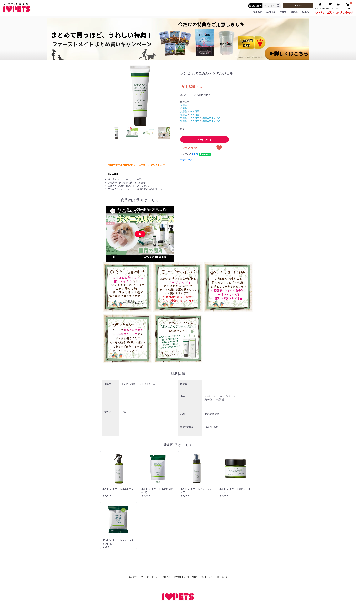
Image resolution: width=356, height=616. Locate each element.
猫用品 (305, 12)
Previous (116, 135)
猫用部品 (270, 12)
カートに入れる (204, 139)
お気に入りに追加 (190, 148)
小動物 (283, 12)
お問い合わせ (221, 577)
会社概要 (133, 577)
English (298, 5)
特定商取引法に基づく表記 (185, 577)
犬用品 (294, 12)
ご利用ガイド (206, 577)
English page (186, 159)
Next (164, 135)
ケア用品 (194, 111)
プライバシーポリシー (149, 577)
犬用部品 (257, 12)
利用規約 (166, 577)
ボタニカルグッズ (211, 117)
